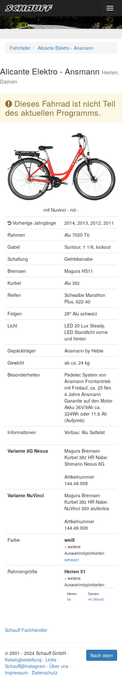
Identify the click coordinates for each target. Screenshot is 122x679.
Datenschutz (45, 672)
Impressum (16, 672)
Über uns (58, 666)
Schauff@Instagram (25, 666)
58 (69, 599)
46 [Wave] (96, 599)
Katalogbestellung (23, 659)
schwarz (71, 559)
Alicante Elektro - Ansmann (65, 48)
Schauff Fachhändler (26, 630)
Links (51, 659)
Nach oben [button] (101, 655)
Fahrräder (20, 48)
